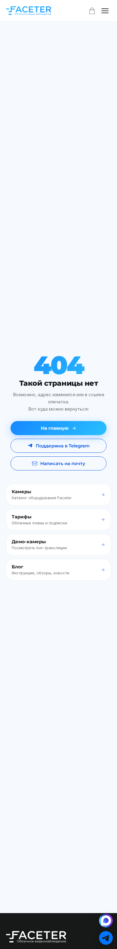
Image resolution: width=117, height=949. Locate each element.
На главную (55, 428)
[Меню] (105, 11)
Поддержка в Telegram (63, 446)
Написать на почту (62, 463)
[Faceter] (28, 10)
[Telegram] (106, 938)
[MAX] (106, 920)
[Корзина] (92, 10)
